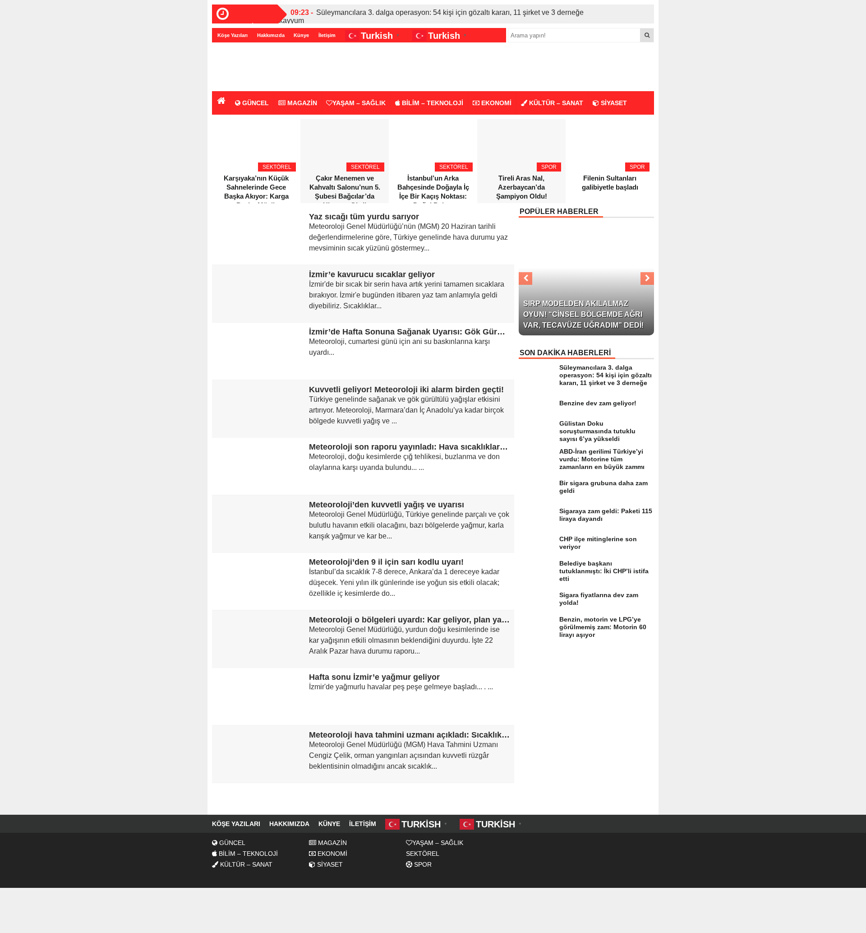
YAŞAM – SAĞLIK (359, 103)
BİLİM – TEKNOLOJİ (431, 103)
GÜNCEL (254, 103)
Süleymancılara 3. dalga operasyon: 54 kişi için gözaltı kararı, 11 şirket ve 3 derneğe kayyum (431, 16)
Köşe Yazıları (232, 35)
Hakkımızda (271, 35)
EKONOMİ (495, 103)
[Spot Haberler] (264, 67)
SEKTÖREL (422, 853)
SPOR (422, 864)
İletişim (327, 35)
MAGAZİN (301, 103)
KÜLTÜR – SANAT (555, 103)
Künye (301, 35)
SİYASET (613, 103)
